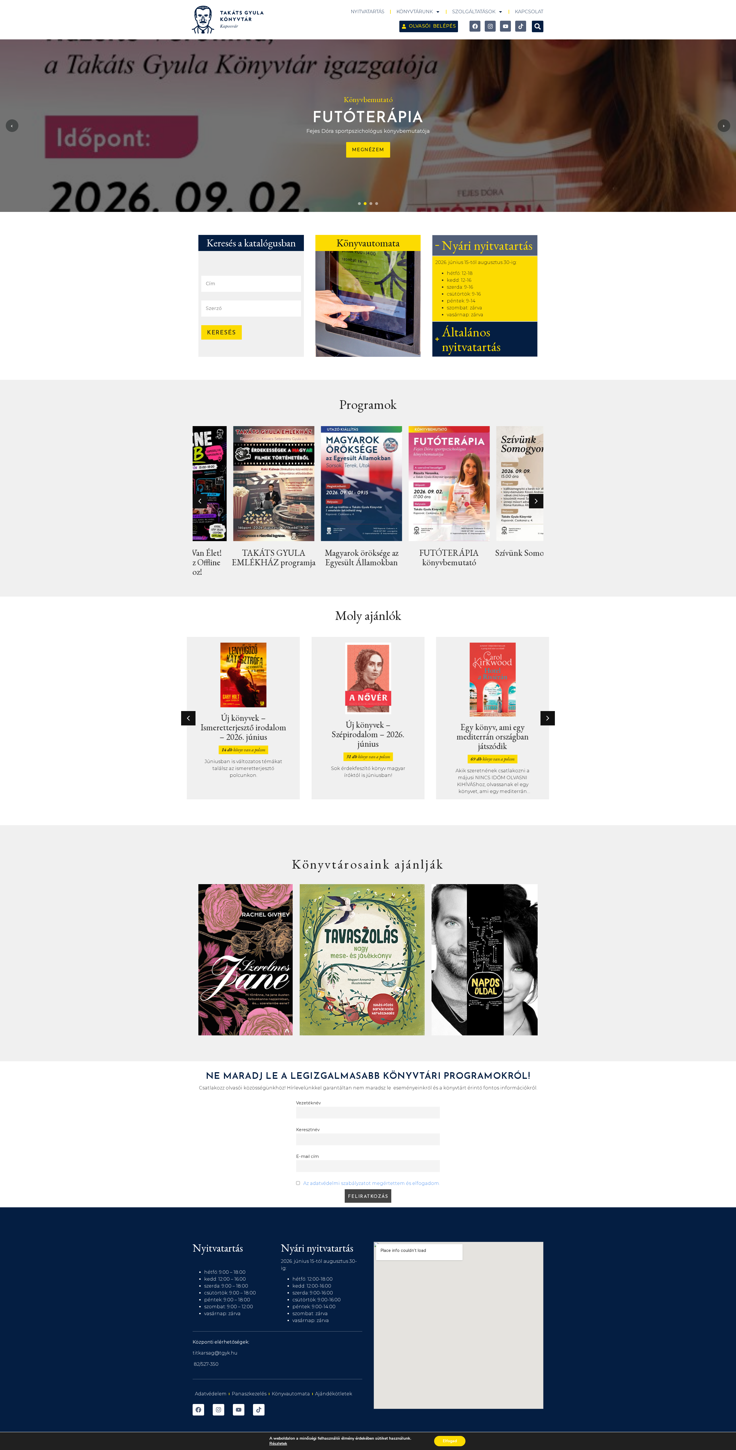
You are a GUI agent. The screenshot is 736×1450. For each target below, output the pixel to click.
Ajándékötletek (333, 1394)
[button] (537, 26)
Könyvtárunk (414, 11)
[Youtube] (505, 26)
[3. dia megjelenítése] (370, 203)
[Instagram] (490, 26)
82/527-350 (206, 1364)
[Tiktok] (520, 26)
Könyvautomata (291, 1394)
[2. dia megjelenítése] (365, 203)
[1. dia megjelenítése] (359, 203)
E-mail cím (307, 1156)
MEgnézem (368, 149)
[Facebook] (474, 26)
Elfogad (450, 1441)
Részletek (278, 1443)
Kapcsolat (529, 11)
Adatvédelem (211, 1394)
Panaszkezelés (249, 1394)
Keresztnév (308, 1129)
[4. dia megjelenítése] (376, 203)
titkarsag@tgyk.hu (215, 1353)
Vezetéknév (308, 1103)
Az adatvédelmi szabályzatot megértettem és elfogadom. (371, 1183)
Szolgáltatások (473, 11)
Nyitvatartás (367, 11)
